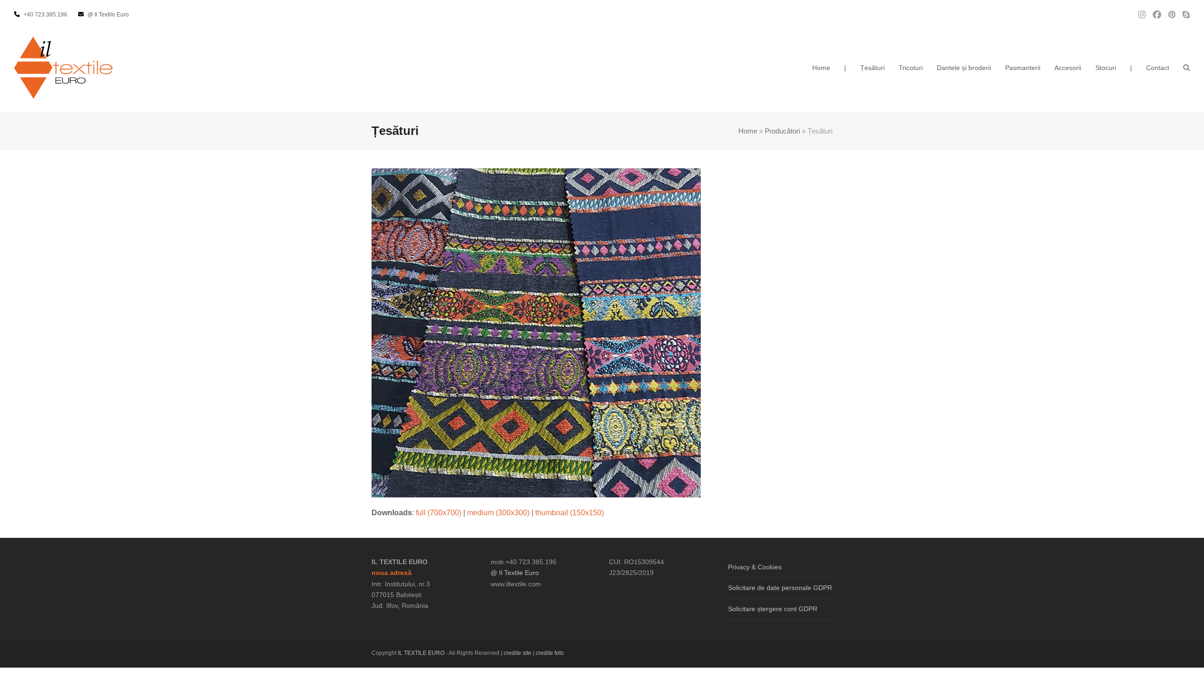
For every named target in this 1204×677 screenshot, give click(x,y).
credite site (517, 653)
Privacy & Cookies (755, 567)
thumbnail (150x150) (569, 513)
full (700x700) (438, 513)
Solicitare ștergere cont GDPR (772, 609)
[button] (1186, 67)
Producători (782, 131)
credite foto (550, 653)
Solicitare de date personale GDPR (780, 587)
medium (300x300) (498, 513)
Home (747, 131)
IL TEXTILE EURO (422, 653)
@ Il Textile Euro (515, 572)
